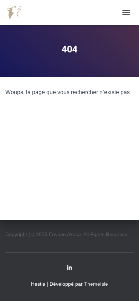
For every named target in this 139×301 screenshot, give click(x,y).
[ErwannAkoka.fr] (17, 12)
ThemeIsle (96, 284)
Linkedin (69, 268)
